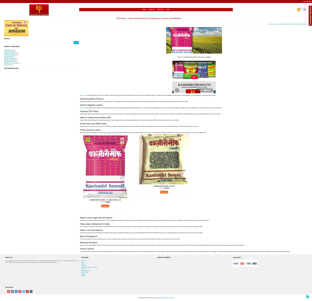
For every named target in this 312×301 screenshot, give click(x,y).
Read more (164, 192)
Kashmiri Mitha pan (10, 61)
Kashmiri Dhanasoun (10, 53)
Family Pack (7, 65)
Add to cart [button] (106, 206)
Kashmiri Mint (8, 56)
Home (144, 9)
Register (83, 273)
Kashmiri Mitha (8, 50)
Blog (168, 9)
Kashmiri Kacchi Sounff (11, 63)
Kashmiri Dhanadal (10, 55)
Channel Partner (85, 270)
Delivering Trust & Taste (166, 298)
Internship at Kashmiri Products (89, 267)
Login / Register (307, 1)
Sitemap (83, 275)
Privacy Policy (84, 272)
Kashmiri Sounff (9, 52)
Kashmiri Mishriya (9, 60)
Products (160, 9)
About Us (151, 9)
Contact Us (84, 265)
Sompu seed (83, 95)
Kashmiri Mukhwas (10, 58)
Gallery (83, 269)
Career (83, 264)
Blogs (82, 262)
